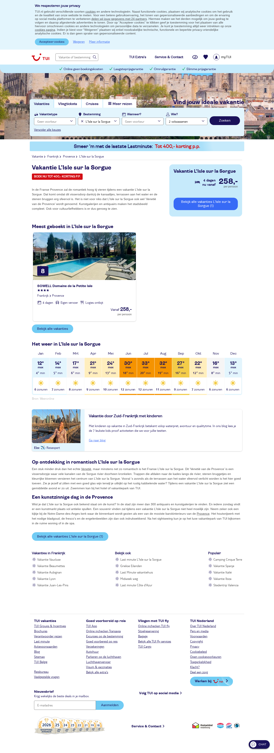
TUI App (91, 626)
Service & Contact (146, 726)
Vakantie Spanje (223, 566)
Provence (203, 513)
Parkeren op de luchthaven (103, 657)
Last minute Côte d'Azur (136, 585)
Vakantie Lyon (46, 579)
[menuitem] (227, 57)
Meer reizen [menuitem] (122, 104)
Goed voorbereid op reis (102, 641)
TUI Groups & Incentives (50, 626)
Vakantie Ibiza (222, 579)
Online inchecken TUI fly (154, 626)
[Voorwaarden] (228, 725)
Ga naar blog (97, 440)
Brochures (40, 631)
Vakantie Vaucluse (49, 559)
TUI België (40, 662)
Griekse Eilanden (131, 566)
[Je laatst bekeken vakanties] (195, 57)
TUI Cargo (144, 646)
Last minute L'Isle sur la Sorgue (140, 559)
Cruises (92, 104)
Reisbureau (41, 671)
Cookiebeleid (198, 651)
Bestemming (92, 114)
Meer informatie (99, 41)
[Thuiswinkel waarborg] (203, 725)
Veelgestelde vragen (47, 677)
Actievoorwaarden (45, 646)
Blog (37, 651)
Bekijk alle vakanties (52, 328)
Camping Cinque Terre (227, 559)
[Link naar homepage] (40, 57)
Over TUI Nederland (203, 626)
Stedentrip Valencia (225, 585)
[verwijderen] (81, 121)
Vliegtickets (67, 104)
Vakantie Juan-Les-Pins (52, 585)
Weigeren (79, 41)
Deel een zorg (199, 672)
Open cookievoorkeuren (205, 657)
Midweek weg (129, 579)
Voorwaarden (198, 636)
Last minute (42, 641)
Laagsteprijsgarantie (128, 69)
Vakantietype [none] (48, 114)
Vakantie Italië (222, 572)
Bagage (142, 636)
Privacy (194, 646)
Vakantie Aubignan (49, 572)
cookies (90, 11)
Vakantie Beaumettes (51, 566)
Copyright (196, 641)
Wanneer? (134, 114)
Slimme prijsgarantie (201, 69)
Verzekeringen (95, 646)
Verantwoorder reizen (48, 636)
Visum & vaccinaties (99, 667)
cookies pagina (45, 29)
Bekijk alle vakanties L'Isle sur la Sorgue (205, 204)
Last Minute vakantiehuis (136, 572)
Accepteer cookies (51, 41)
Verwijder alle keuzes (47, 129)
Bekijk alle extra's (97, 672)
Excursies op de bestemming (104, 636)
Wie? (174, 114)
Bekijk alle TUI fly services (154, 641)
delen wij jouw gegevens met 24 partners (119, 19)
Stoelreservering (148, 631)
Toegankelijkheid (200, 662)
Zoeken (225, 120)
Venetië (86, 469)
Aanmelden (110, 705)
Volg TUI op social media (159, 693)
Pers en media (199, 631)
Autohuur (92, 651)
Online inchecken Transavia (103, 631)
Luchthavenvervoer (98, 662)
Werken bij (203, 681)
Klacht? (195, 667)
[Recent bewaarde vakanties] (205, 57)
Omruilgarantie (165, 69)
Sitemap (39, 657)
